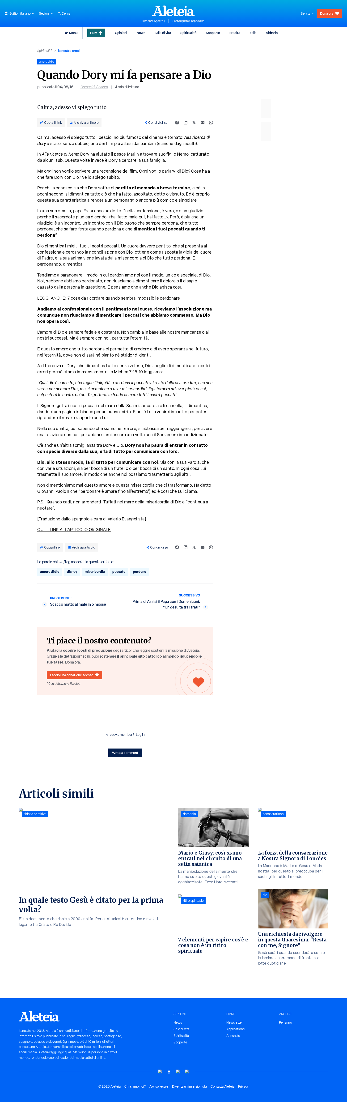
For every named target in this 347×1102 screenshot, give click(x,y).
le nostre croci (69, 50)
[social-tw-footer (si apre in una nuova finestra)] (178, 1071)
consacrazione (273, 814)
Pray (93, 32)
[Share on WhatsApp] (211, 122)
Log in (140, 734)
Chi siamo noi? (135, 1086)
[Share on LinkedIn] (185, 122)
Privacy (243, 1086)
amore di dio (49, 571)
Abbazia (272, 32)
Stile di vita (163, 32)
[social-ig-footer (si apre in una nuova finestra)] (187, 1071)
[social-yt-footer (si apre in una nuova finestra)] (160, 1071)
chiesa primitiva (35, 814)
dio (265, 895)
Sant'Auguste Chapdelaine (188, 21)
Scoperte (213, 32)
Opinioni (121, 32)
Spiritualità (188, 32)
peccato (118, 571)
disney (72, 571)
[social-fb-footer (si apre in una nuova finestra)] (169, 1071)
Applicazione (235, 1029)
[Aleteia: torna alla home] (173, 11)
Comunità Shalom (94, 87)
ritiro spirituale (193, 900)
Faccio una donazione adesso (71, 675)
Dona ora (326, 13)
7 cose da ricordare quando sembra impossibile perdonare (124, 298)
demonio (189, 814)
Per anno (285, 1022)
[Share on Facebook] (177, 122)
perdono (139, 571)
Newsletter (234, 1022)
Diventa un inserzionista (189, 1086)
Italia (253, 32)
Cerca (66, 13)
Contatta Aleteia (222, 1086)
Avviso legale (158, 1086)
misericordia (95, 571)
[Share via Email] (202, 122)
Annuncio (233, 1036)
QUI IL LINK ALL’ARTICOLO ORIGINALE (74, 529)
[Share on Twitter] (194, 122)
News (141, 32)
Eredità (234, 32)
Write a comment (125, 752)
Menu (73, 32)
